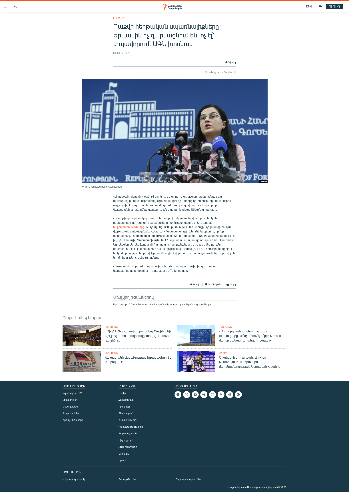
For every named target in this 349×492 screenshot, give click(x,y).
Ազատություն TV (72, 393)
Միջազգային (126, 440)
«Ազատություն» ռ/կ (74, 479)
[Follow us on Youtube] (195, 394)
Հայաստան (111, 327)
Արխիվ (122, 460)
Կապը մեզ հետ (128, 479)
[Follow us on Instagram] (212, 394)
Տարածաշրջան (128, 433)
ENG (309, 6)
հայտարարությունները (128, 227)
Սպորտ (223, 353)
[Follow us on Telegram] (203, 394)
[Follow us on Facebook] (177, 394)
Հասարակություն (128, 419)
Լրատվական (70, 406)
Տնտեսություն (126, 413)
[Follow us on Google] (238, 394)
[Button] (230, 62)
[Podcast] (229, 394)
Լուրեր (118, 18)
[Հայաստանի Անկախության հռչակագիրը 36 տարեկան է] (82, 361)
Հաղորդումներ (71, 413)
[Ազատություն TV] (320, 6)
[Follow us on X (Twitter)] (186, 394)
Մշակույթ (124, 453)
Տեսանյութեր (70, 399)
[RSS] (221, 394)
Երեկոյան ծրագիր (73, 419)
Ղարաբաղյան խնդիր (131, 426)
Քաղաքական (126, 399)
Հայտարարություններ (188, 479)
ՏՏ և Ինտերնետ (128, 446)
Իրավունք (124, 406)
